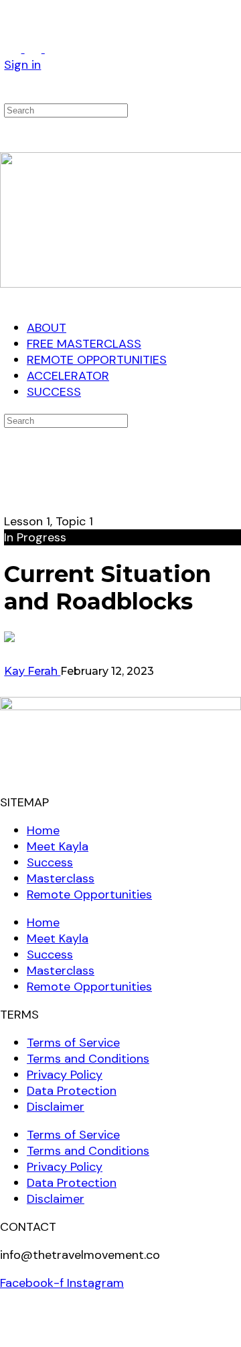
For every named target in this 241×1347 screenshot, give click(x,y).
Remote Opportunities (89, 894)
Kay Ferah (32, 671)
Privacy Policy (64, 1075)
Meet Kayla (57, 846)
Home (43, 830)
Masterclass (60, 878)
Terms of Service (73, 1043)
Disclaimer (55, 1107)
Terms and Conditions (88, 1059)
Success (50, 862)
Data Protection (71, 1091)
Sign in (22, 65)
